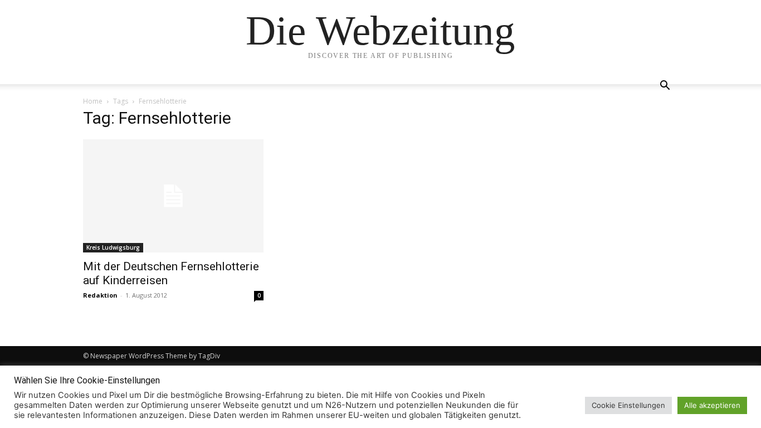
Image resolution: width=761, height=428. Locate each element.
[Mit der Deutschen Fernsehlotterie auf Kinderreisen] (173, 195)
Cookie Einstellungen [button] (628, 405)
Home (93, 101)
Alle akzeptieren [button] (712, 405)
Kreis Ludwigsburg (113, 247)
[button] (664, 86)
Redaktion (100, 295)
